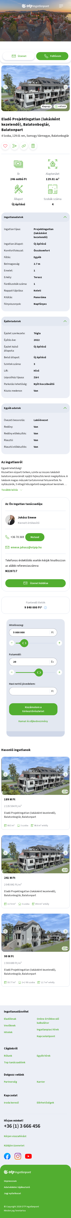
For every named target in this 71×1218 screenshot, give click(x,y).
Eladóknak (10, 1019)
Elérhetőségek (45, 1102)
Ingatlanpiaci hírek (48, 1029)
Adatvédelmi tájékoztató (17, 1187)
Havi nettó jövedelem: (22, 684)
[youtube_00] (28, 1157)
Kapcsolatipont (46, 1036)
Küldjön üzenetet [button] (14, 1145)
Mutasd (35, 537)
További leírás (9, 490)
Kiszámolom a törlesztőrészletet (33, 709)
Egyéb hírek (43, 1056)
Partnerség (10, 1082)
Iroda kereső (11, 1102)
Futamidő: (15, 654)
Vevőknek (10, 1025)
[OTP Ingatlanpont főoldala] (35, 6)
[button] (45, 608)
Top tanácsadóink (14, 1062)
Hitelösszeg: (16, 625)
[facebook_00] (7, 1157)
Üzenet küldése (39, 583)
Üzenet (22, 56)
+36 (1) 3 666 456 (22, 1126)
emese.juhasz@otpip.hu (26, 547)
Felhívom (55, 56)
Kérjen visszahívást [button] (15, 1136)
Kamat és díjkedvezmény (33, 721)
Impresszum (10, 1181)
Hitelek (8, 1032)
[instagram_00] (18, 1157)
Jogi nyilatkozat (12, 1193)
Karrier (41, 1082)
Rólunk (8, 1056)
